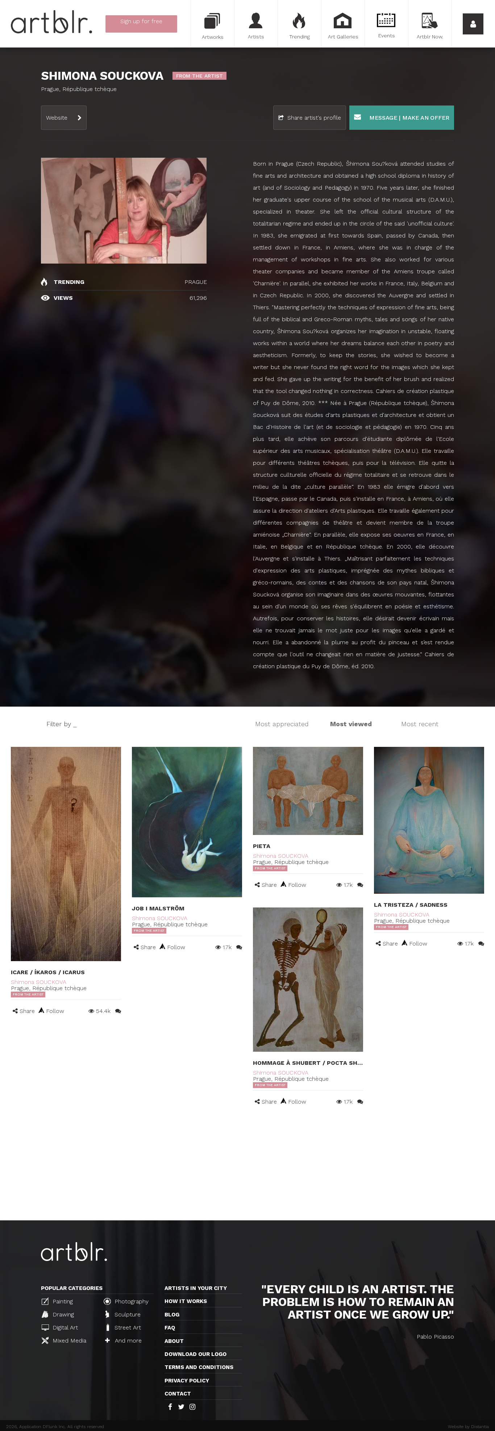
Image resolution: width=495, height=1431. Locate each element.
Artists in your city (196, 1288)
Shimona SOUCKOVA (38, 982)
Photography (131, 1301)
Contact (178, 1393)
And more (127, 1340)
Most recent (419, 724)
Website (56, 117)
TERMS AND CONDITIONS (199, 1367)
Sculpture (127, 1314)
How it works (186, 1301)
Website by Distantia (468, 1426)
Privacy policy (187, 1380)
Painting (62, 1301)
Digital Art (64, 1327)
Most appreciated (282, 724)
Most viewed (351, 724)
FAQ (170, 1327)
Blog (172, 1314)
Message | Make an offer (408, 117)
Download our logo (195, 1354)
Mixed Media (68, 1340)
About (174, 1341)
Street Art (127, 1327)
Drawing (62, 1314)
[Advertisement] (247, 1166)
